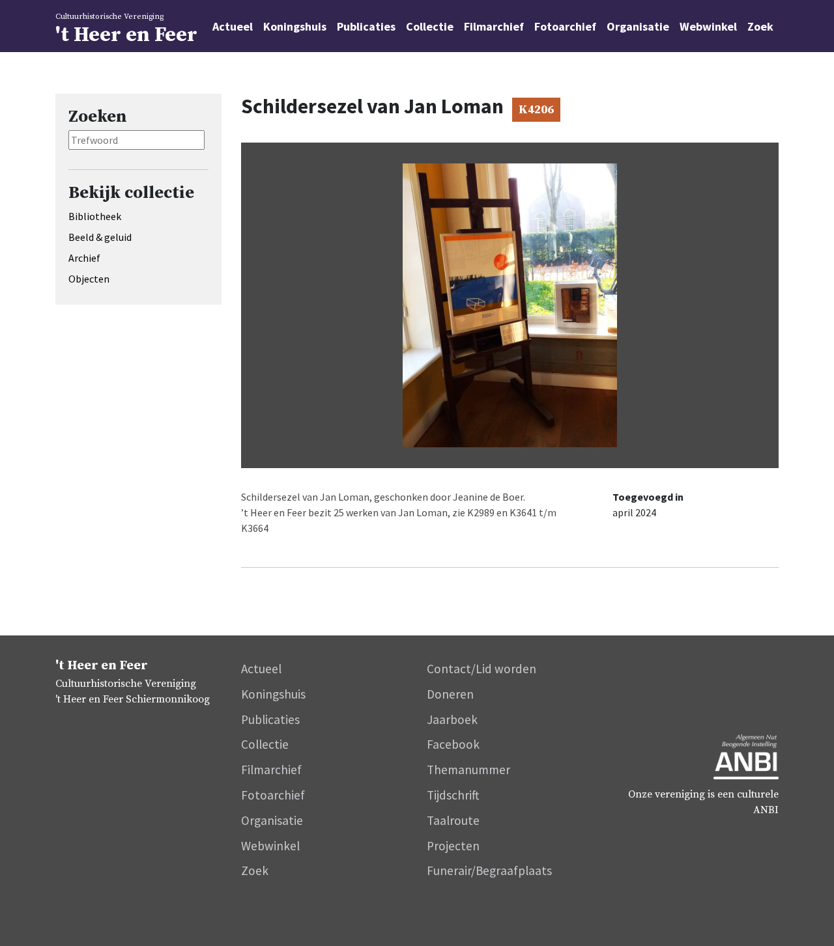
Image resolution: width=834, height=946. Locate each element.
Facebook (453, 744)
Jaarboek (452, 719)
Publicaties (366, 26)
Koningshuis (294, 26)
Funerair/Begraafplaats (489, 870)
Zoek (760, 26)
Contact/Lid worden (481, 668)
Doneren (450, 694)
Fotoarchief (565, 26)
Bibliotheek (94, 216)
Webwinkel (708, 26)
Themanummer (468, 769)
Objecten (88, 278)
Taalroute (453, 820)
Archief (84, 257)
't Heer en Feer (126, 30)
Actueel (232, 26)
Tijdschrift (453, 795)
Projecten (453, 846)
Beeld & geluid (100, 236)
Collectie (429, 26)
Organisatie (638, 26)
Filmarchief (494, 26)
